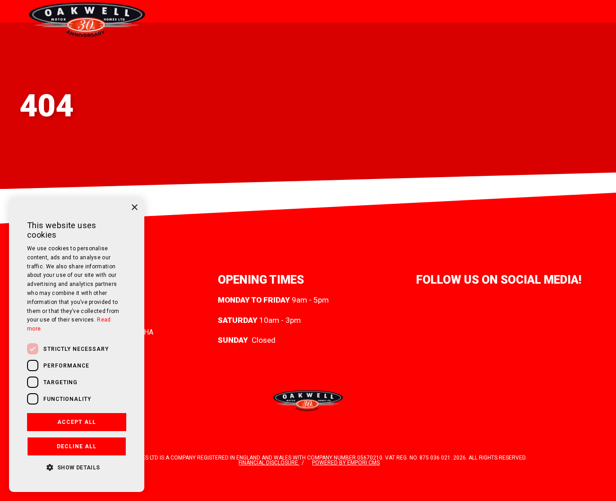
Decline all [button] (77, 446)
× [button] (134, 207)
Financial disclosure (269, 463)
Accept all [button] (76, 422)
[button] (76, 467)
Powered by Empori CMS (346, 463)
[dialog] (76, 345)
